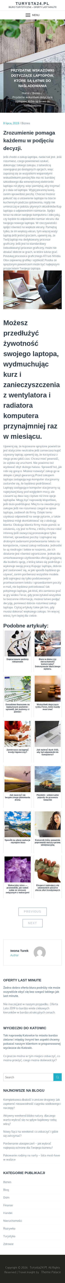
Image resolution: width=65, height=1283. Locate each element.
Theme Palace (51, 1272)
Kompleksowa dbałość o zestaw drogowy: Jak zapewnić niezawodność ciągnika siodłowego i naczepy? (32, 1104)
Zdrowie (8, 1244)
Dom (6, 1197)
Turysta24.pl (32, 3)
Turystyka (9, 1236)
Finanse (8, 1205)
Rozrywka (9, 1228)
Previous (32, 911)
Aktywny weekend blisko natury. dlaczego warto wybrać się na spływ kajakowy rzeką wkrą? (30, 1120)
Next (32, 923)
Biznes (25, 123)
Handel (7, 1213)
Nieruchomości (12, 1220)
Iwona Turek (19, 950)
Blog (6, 1189)
